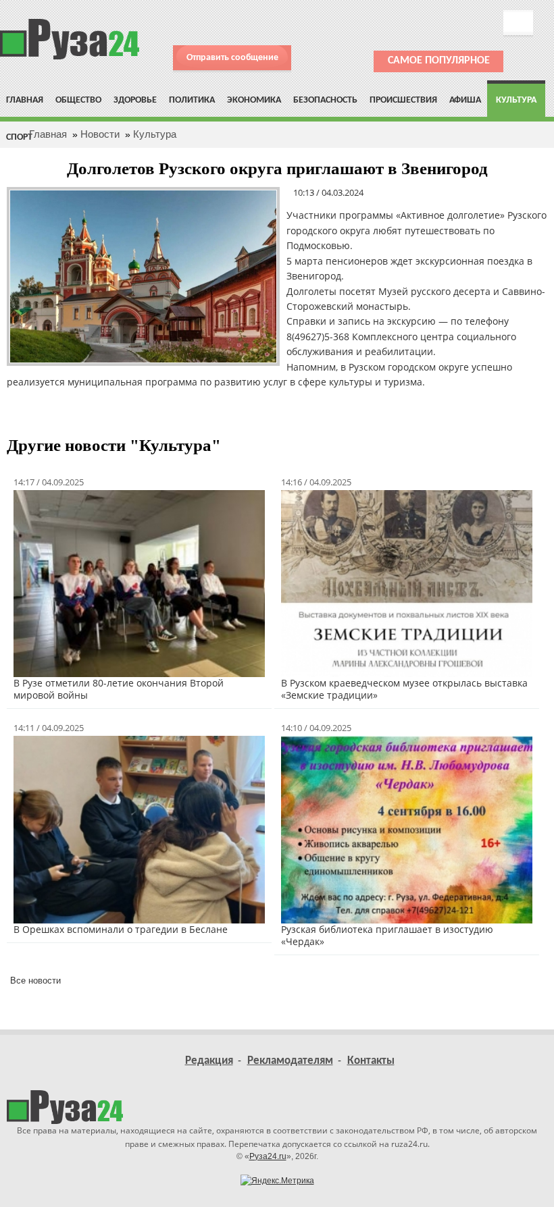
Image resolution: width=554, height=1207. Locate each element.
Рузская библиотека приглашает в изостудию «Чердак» (387, 935)
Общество (78, 100)
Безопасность (325, 100)
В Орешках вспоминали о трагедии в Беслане (121, 929)
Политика (192, 100)
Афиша (465, 100)
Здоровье (135, 100)
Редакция (209, 1061)
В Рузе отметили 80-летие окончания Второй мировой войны (119, 688)
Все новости (35, 980)
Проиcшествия (403, 100)
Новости (100, 134)
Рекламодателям (290, 1061)
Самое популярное (439, 60)
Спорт (19, 137)
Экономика (254, 100)
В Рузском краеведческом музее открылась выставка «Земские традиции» (404, 688)
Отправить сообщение (232, 58)
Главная (24, 100)
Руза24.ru (267, 1156)
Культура (516, 100)
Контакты (371, 1061)
